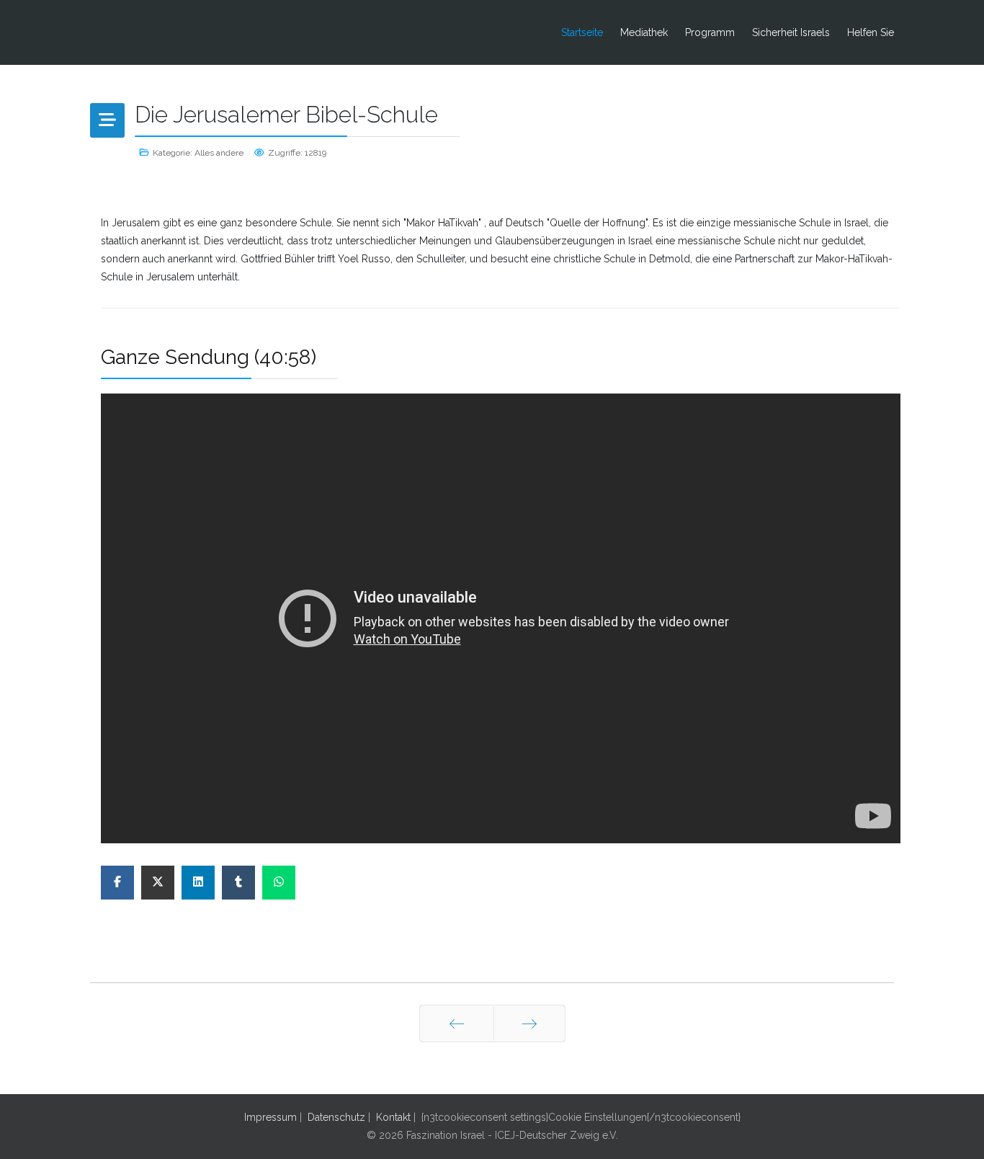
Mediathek (644, 32)
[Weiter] (529, 1023)
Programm (710, 32)
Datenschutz (336, 1117)
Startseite (582, 32)
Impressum (270, 1117)
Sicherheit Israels (791, 32)
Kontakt (393, 1117)
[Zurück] (456, 1023)
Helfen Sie (870, 32)
